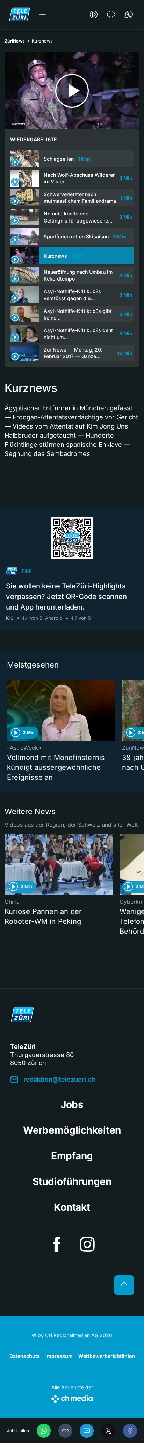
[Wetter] (111, 14)
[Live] (93, 14)
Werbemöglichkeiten (72, 1130)
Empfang (72, 1156)
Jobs (72, 1104)
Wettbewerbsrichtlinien (106, 1356)
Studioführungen (72, 1181)
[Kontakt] (128, 14)
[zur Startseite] (19, 14)
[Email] (87, 1431)
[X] (108, 1431)
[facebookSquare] (56, 1244)
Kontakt (72, 1207)
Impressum (59, 1356)
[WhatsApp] (44, 1431)
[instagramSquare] (87, 1244)
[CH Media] (72, 1397)
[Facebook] (130, 1431)
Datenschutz (24, 1356)
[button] (65, 1431)
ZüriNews (15, 41)
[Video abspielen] (72, 90)
